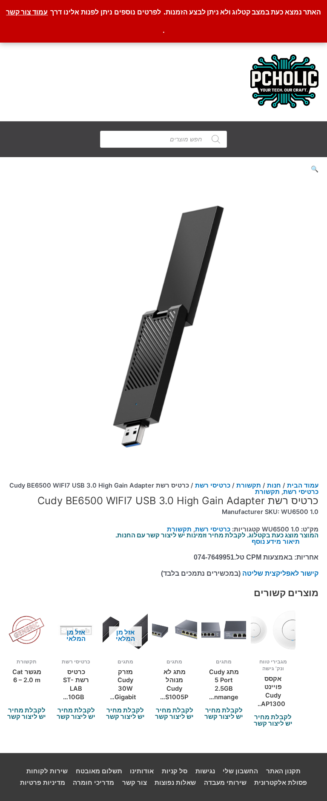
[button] (163, 169)
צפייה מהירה (273, 646)
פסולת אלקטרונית (280, 783)
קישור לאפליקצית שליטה (280, 573)
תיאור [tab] (291, 541)
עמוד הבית (302, 485)
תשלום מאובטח (99, 771)
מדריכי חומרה (93, 783)
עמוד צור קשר (27, 12)
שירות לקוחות (47, 771)
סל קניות (174, 771)
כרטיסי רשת (212, 485)
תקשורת (248, 485)
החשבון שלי (240, 771)
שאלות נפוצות (175, 783)
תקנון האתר (283, 771)
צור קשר (134, 783)
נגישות (205, 771)
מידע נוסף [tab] (266, 541)
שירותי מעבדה (225, 783)
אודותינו (142, 771)
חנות (274, 485)
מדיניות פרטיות (42, 783)
